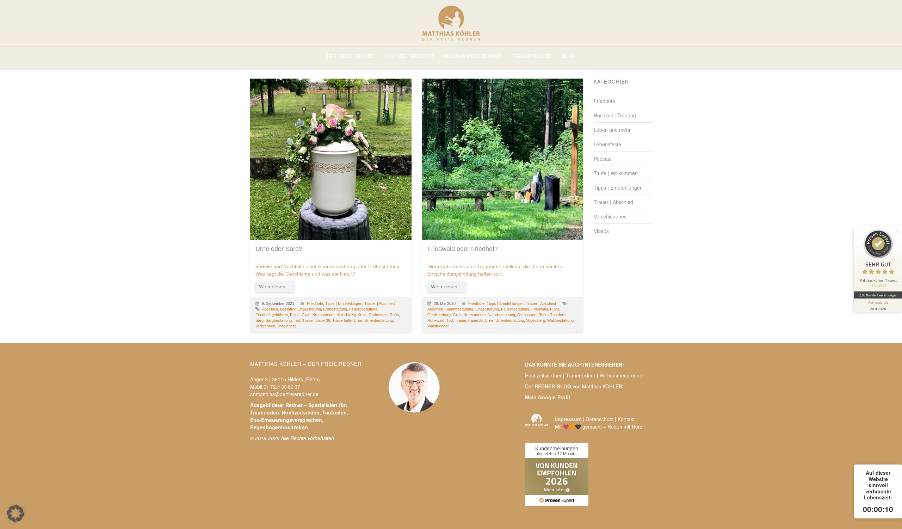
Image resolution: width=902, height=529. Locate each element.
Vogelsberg (286, 326)
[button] (15, 513)
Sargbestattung (279, 320)
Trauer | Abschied (379, 303)
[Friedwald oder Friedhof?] (502, 159)
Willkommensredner (622, 375)
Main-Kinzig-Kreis (351, 315)
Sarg (259, 320)
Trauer (308, 320)
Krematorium (323, 315)
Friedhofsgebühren (271, 315)
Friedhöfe (315, 303)
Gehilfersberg (439, 315)
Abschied (270, 309)
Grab (306, 315)
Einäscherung (309, 309)
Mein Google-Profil (547, 397)
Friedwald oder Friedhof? (462, 248)
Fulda (294, 315)
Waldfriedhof (438, 326)
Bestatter (287, 309)
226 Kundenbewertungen (878, 294)
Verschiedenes (610, 216)
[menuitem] (350, 56)
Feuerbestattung (363, 309)
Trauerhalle (342, 320)
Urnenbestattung (378, 320)
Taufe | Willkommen (616, 173)
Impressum (568, 419)
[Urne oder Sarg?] (331, 159)
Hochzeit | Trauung (615, 115)
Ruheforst (558, 315)
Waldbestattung (560, 320)
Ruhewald (435, 320)
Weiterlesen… (274, 286)
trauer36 (323, 320)
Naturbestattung (501, 315)
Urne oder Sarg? (278, 248)
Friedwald (539, 309)
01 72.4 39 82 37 (282, 386)
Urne (358, 320)
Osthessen (378, 315)
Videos (601, 230)
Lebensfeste (607, 144)
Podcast (603, 158)
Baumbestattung (459, 309)
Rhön (394, 315)
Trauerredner (580, 375)
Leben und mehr (612, 129)
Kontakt (626, 419)
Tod (297, 320)
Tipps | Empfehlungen (343, 303)
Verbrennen (265, 326)
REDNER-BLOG (553, 386)
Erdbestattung (335, 309)
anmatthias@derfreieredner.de (284, 394)
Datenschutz (599, 419)
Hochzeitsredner (543, 375)
